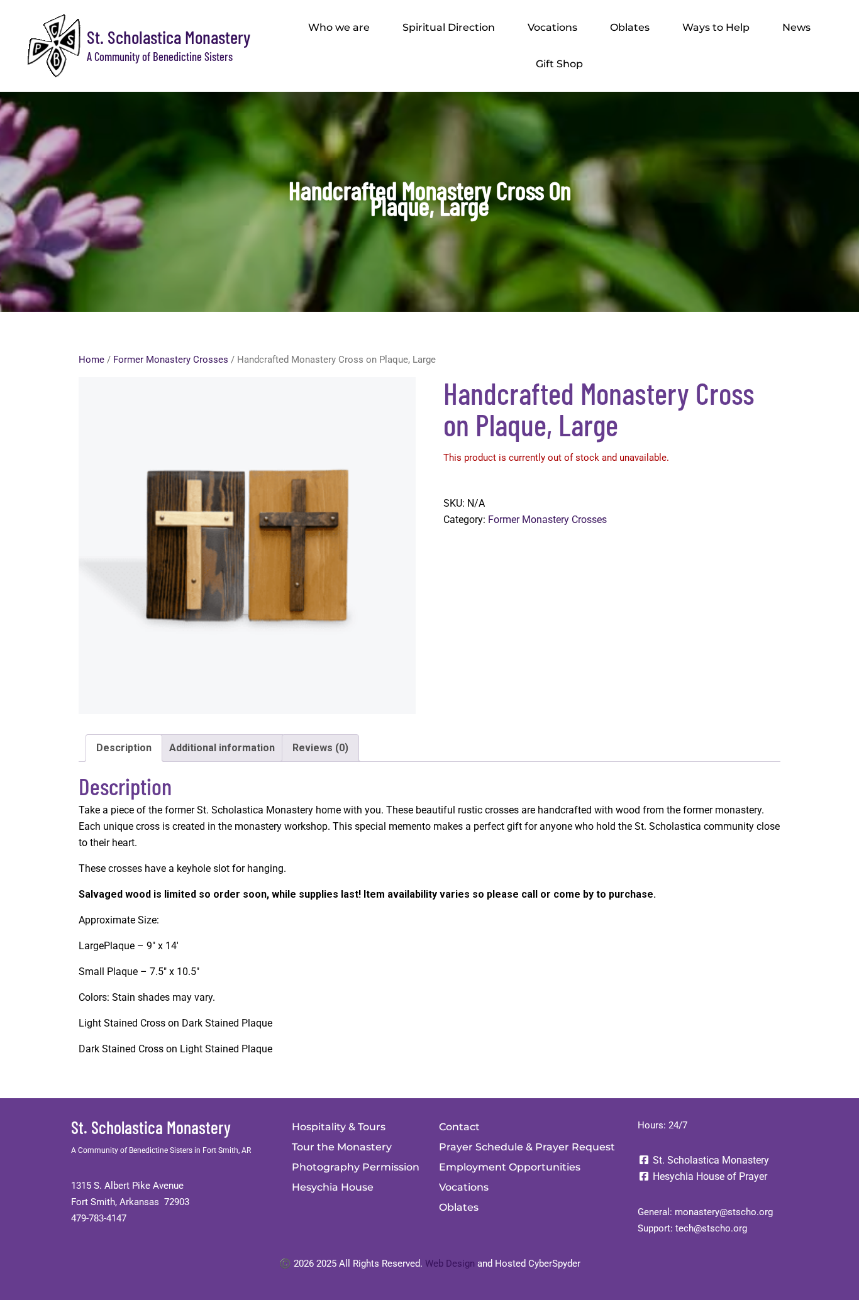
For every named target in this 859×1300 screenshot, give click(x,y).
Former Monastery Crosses (170, 359)
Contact (459, 1127)
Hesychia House (333, 1187)
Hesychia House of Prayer (708, 1176)
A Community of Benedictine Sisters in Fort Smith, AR (161, 1150)
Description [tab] (124, 748)
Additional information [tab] (222, 748)
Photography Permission (355, 1167)
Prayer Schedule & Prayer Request (527, 1147)
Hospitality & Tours (338, 1127)
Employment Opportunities (509, 1167)
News (796, 27)
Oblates (630, 27)
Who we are (339, 27)
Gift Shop (559, 64)
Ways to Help (716, 27)
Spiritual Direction (448, 27)
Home (91, 359)
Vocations (552, 27)
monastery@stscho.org (724, 1212)
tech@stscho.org (711, 1228)
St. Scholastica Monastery (168, 37)
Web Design (450, 1263)
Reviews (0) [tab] (320, 748)
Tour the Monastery (342, 1147)
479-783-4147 (98, 1218)
